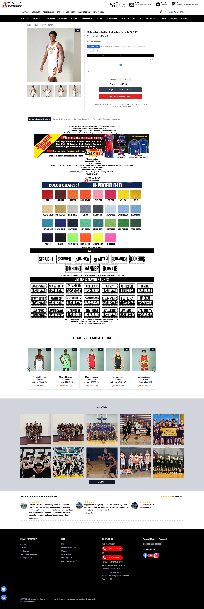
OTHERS (184, 18)
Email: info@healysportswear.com (115, 576)
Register (180, 12)
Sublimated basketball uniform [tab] (39, 119)
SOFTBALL (63, 18)
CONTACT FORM (108, 544)
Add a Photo (102, 407)
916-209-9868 (120, 6)
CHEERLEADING (87, 18)
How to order (66, 554)
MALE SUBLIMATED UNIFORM (44, 25)
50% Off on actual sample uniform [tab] (110, 119)
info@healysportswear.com (143, 4)
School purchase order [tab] (82, 119)
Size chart (36, 12)
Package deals (84, 12)
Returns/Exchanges (68, 548)
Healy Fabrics (98, 12)
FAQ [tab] (94, 119)
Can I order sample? (69, 561)
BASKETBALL (38, 18)
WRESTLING (137, 18)
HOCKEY (100, 18)
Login (171, 12)
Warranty (64, 551)
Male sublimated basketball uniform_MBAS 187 (118, 379)
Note (88, 71)
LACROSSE (125, 18)
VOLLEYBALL (112, 18)
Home (29, 25)
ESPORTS (173, 18)
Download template (93, 51)
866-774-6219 (120, 4)
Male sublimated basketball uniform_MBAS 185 (144, 379)
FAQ (58, 12)
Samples (25, 12)
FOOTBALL (25, 18)
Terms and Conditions (29, 554)
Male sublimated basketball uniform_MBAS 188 (91, 379)
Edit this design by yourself (120, 96)
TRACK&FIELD (151, 18)
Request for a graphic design (120, 90)
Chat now (164, 4)
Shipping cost (66, 558)
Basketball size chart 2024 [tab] (62, 119)
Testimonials (48, 12)
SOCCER (74, 18)
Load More (102, 482)
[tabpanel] (91, 225)
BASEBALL (51, 18)
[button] (93, 47)
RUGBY (163, 18)
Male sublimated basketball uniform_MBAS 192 (65, 379)
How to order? (69, 12)
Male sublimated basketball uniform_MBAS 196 (39, 379)
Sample (23, 544)
